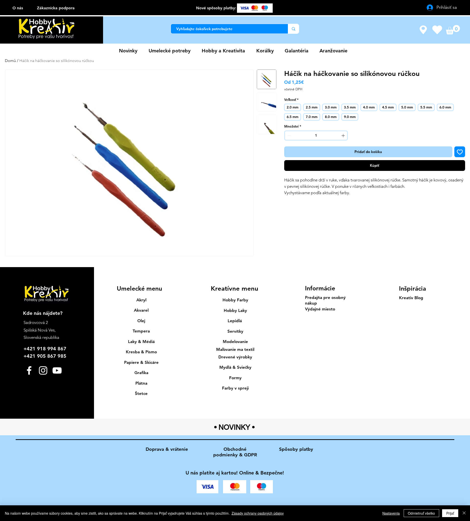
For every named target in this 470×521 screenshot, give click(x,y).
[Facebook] (29, 370)
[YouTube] (57, 370)
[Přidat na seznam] (459, 151)
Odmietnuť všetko (421, 513)
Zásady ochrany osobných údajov (258, 513)
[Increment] (344, 135)
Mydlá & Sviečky (235, 367)
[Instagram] (43, 370)
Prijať (450, 513)
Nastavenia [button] (391, 513)
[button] (453, 30)
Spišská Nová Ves (39, 330)
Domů (10, 60)
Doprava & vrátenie (167, 449)
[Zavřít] (464, 513)
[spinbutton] (316, 135)
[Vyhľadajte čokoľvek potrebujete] (293, 29)
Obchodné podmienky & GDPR (235, 452)
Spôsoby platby (296, 449)
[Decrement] (288, 135)
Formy (235, 377)
